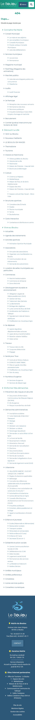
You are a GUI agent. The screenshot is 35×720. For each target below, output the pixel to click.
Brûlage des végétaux (17, 306)
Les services (13, 58)
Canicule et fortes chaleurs (18, 360)
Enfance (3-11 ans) (15, 536)
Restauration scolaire (16, 526)
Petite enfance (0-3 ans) (17, 533)
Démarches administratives (16, 410)
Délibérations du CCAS (17, 551)
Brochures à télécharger (18, 169)
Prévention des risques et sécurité (19, 392)
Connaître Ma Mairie (13, 30)
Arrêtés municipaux (13, 571)
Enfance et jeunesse (13, 520)
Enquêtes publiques (16, 506)
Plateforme (13, 84)
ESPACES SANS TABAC (17, 362)
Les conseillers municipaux (19, 40)
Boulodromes (14, 214)
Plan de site (17, 705)
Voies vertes (13, 339)
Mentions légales (17, 708)
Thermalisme (10, 147)
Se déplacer (10, 325)
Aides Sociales (14, 554)
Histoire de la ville (15, 161)
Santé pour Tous (11, 356)
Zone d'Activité (14, 283)
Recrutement (10, 119)
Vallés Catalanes (18, 693)
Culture (8, 173)
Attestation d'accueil (16, 443)
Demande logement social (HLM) (21, 463)
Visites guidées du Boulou (18, 159)
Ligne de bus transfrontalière (19, 334)
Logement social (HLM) (17, 556)
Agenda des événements (15, 236)
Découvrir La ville (11, 130)
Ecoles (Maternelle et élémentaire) (21, 523)
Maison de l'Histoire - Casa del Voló (21, 166)
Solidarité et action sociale (15, 543)
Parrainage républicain (17, 431)
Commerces (10, 275)
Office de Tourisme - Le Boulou (18, 676)
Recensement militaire (17, 441)
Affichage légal (11, 96)
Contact (17, 643)
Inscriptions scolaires (16, 413)
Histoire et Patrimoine (14, 155)
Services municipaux (13, 54)
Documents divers (16, 451)
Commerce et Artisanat (17, 281)
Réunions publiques (16, 109)
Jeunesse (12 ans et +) (17, 538)
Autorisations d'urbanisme (18, 493)
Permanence (14, 60)
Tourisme (9, 151)
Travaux (8, 343)
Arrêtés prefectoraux (13, 575)
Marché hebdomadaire (17, 278)
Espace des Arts (15, 186)
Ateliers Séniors (14, 566)
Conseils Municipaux (16, 42)
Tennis (11, 212)
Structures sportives (13, 201)
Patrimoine (13, 164)
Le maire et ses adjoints (17, 37)
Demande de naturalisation (19, 446)
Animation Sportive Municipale (20, 243)
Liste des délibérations (17, 50)
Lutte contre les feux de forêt (19, 309)
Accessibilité (17, 715)
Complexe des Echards (17, 204)
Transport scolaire (15, 528)
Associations (10, 248)
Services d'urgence (16, 380)
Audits (7, 88)
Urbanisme (9, 467)
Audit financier (14, 92)
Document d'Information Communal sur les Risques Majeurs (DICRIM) (20, 398)
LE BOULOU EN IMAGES (15, 142)
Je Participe (10, 101)
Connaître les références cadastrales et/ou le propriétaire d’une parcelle (19, 483)
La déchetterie (14, 304)
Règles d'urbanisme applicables (20, 476)
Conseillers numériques (14, 587)
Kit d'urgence (14, 403)
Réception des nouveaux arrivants (21, 104)
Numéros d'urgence (13, 377)
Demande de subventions (18, 264)
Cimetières (9, 579)
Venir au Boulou (11, 134)
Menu (24, 4)
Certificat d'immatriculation (19, 453)
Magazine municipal (13, 65)
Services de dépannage (17, 383)
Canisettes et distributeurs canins (21, 222)
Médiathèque (14, 179)
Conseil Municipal (12, 34)
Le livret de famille (15, 438)
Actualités (9, 231)
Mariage (12, 421)
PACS (11, 423)
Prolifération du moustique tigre (20, 321)
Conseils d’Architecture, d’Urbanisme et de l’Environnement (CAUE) (20, 501)
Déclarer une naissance (17, 426)
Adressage (13, 479)
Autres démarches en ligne (19, 496)
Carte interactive (12, 219)
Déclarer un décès (15, 428)
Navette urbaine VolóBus (18, 336)
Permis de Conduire (16, 456)
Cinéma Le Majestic (16, 177)
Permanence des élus (17, 107)
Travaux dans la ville (16, 347)
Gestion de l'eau (15, 299)
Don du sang (14, 372)
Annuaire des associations (18, 252)
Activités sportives (12, 240)
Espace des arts (18, 679)
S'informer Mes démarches (16, 388)
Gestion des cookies (17, 712)
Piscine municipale (16, 209)
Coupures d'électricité (17, 349)
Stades (11, 207)
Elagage (12, 352)
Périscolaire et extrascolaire (19, 531)
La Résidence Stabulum (17, 564)
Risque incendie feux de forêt (20, 405)
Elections (12, 448)
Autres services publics (14, 583)
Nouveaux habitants (13, 138)
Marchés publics (11, 75)
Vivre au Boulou (11, 227)
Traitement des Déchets (18, 301)
